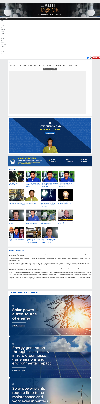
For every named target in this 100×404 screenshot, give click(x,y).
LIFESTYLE (3, 36)
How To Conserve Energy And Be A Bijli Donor (16, 240)
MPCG (2, 51)
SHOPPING (3, 44)
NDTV (2, 20)
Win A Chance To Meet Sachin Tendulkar (15, 222)
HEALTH (3, 38)
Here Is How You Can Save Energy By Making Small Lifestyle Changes (32, 203)
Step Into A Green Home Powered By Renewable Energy (48, 222)
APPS (2, 47)
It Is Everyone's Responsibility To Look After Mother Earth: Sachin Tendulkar (33, 185)
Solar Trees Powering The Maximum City (14, 184)
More (90, 169)
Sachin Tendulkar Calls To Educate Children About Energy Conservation (50, 185)
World (2, 23)
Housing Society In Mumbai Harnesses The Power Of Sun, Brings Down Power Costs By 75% (16, 203)
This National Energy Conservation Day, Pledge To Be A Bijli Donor (65, 202)
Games (2, 42)
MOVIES (3, 29)
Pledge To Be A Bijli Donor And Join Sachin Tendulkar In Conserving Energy (49, 241)
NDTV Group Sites (5, 18)
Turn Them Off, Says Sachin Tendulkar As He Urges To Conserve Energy (65, 185)
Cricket (2, 31)
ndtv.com (95, 57)
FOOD (2, 33)
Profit (2, 25)
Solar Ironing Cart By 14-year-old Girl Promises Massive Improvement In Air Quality (33, 241)
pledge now (50, 133)
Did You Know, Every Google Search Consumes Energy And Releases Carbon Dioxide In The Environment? (48, 204)
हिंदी (1, 27)
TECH (2, 40)
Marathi (2, 53)
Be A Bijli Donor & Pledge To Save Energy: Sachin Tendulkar (33, 222)
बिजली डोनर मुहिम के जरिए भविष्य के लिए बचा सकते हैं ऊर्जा (65, 222)
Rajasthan (3, 49)
